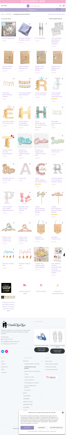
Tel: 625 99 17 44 (7, 339)
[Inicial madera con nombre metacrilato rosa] (8, 197)
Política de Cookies (33, 431)
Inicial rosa (22, 178)
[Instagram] (6, 351)
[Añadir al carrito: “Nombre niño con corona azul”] (62, 135)
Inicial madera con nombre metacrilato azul (56, 94)
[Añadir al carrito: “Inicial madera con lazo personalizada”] (13, 135)
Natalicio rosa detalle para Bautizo (56, 68)
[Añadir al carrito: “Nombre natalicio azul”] (13, 249)
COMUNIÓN (27, 396)
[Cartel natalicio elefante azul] (8, 57)
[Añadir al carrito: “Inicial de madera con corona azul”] (46, 78)
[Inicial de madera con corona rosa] (8, 112)
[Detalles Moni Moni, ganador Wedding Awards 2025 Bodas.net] (6, 288)
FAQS (2, 369)
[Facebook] (2, 351)
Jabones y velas (29, 377)
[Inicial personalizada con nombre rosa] (41, 169)
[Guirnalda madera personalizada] (25, 83)
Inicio (2, 14)
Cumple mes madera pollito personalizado (40, 265)
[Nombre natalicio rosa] (25, 254)
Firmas (26, 374)
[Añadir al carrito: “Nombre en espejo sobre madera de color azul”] (30, 135)
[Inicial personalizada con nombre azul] (41, 112)
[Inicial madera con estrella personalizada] (25, 112)
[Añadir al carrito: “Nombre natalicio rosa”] (30, 249)
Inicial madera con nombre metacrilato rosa (7, 208)
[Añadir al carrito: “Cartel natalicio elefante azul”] (13, 52)
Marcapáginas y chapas (31, 382)
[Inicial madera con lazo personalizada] (8, 140)
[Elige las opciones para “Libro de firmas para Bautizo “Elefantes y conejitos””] (62, 23)
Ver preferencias (56, 427)
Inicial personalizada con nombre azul (40, 123)
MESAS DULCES (28, 401)
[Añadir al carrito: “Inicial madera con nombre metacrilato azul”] (62, 78)
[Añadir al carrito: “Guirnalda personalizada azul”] (62, 107)
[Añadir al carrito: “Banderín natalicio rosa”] (62, 222)
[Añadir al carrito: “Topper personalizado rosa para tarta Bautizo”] (62, 192)
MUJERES (26, 407)
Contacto (4, 372)
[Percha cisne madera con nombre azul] (8, 227)
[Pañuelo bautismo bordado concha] (25, 29)
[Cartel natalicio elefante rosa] (25, 57)
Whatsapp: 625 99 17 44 (10, 343)
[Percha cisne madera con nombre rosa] (25, 227)
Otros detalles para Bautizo (30, 386)
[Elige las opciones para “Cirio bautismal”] (46, 23)
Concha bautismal (8, 38)
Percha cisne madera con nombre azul (6, 239)
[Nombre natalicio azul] (8, 254)
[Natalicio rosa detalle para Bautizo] (57, 57)
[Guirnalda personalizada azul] (57, 112)
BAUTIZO (9, 14)
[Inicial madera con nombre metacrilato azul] (57, 83)
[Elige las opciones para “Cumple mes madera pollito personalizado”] (46, 249)
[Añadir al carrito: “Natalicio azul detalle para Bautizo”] (46, 52)
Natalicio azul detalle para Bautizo (39, 68)
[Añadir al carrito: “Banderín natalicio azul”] (46, 222)
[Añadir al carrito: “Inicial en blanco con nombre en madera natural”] (62, 163)
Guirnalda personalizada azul (56, 123)
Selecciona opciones (41, 349)
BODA (25, 393)
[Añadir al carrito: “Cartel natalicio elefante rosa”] (30, 52)
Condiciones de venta (51, 369)
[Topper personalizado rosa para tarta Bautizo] (57, 197)
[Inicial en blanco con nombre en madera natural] (57, 169)
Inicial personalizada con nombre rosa (41, 180)
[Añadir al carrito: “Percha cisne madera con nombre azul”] (13, 222)
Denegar (41, 427)
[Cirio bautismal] (41, 29)
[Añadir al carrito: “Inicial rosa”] (30, 163)
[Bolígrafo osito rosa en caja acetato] (25, 197)
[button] (63, 412)
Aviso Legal (53, 431)
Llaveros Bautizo (29, 380)
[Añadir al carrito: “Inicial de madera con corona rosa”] (13, 107)
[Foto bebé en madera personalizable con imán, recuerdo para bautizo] (57, 254)
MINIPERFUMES (28, 404)
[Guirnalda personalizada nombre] (8, 83)
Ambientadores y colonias (32, 364)
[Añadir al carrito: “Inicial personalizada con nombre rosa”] (46, 163)
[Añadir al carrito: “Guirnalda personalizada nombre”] (13, 78)
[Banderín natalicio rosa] (57, 227)
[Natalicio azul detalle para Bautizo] (41, 57)
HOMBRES (26, 398)
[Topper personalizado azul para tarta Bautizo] (41, 197)
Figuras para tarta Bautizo (32, 371)
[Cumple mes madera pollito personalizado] (41, 254)
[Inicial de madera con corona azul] (41, 83)
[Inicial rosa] (25, 169)
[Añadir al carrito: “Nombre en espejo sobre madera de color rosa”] (46, 135)
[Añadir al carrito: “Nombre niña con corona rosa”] (13, 163)
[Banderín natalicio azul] (41, 227)
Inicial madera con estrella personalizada (23, 123)
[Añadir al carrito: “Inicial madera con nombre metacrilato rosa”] (13, 192)
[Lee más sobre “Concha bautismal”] (13, 23)
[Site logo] (33, 5)
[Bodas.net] (51, 377)
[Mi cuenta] (60, 5)
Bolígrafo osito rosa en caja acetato (24, 208)
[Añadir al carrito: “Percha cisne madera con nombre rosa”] (30, 222)
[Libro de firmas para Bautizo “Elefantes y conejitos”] (57, 29)
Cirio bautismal (40, 38)
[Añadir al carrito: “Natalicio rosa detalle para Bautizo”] (62, 52)
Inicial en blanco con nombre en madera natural (56, 180)
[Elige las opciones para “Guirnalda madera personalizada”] (30, 78)
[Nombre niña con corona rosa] (8, 169)
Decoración (4, 366)
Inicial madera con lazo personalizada (7, 151)
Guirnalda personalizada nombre (7, 94)
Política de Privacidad (44, 431)
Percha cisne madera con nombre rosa (23, 239)
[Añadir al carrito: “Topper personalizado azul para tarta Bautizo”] (46, 192)
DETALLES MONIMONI (18, 428)
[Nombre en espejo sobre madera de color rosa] (41, 140)
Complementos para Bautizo (30, 367)
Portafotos (27, 390)
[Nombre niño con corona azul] (57, 140)
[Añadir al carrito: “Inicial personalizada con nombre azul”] (46, 107)
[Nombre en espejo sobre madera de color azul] (25, 140)
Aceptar (27, 427)
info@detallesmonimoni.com (11, 341)
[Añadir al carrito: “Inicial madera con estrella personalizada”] (30, 107)
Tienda (3, 364)
